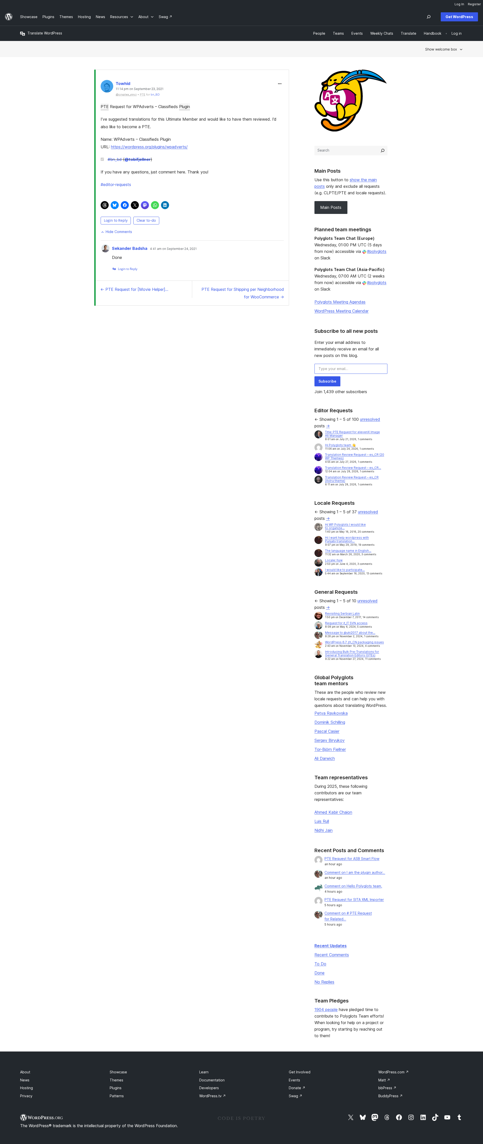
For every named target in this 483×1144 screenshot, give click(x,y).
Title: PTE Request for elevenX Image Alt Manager (352, 433)
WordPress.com (393, 1072)
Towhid (123, 83)
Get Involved (299, 1072)
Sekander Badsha (129, 248)
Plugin (184, 106)
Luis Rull (321, 821)
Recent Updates (330, 945)
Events (294, 1080)
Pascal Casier (326, 731)
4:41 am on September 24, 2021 (173, 249)
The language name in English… (348, 551)
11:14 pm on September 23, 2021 (140, 89)
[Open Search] (429, 17)
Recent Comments (331, 954)
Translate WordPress (44, 33)
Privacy (26, 1096)
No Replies (324, 981)
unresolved (370, 419)
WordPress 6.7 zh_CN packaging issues (354, 642)
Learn (204, 1072)
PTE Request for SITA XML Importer (354, 899)
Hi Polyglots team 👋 (340, 445)
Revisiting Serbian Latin (342, 613)
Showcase (118, 1072)
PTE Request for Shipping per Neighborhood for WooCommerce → (243, 293)
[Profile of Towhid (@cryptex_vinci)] (107, 87)
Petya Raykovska (331, 713)
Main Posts (330, 207)
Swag (295, 1096)
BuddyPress (390, 1096)
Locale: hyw (334, 560)
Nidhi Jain (323, 830)
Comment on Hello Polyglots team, (353, 886)
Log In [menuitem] (459, 4)
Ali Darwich (324, 758)
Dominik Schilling (329, 722)
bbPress (387, 1088)
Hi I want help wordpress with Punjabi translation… (347, 539)
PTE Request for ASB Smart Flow (352, 858)
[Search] (382, 150)
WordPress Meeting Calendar (341, 310)
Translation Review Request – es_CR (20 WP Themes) (354, 456)
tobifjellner (138, 159)
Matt (384, 1080)
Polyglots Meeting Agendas (340, 301)
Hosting (26, 1088)
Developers (209, 1088)
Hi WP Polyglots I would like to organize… (345, 526)
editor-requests (116, 184)
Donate (297, 1088)
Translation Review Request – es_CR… (353, 468)
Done (319, 972)
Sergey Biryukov (329, 740)
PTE (105, 106)
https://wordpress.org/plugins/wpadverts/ (149, 146)
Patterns (117, 1096)
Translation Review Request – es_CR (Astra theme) (352, 479)
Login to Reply (116, 220)
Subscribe (327, 381)
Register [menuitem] (474, 4)
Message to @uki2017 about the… (350, 632)
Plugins (116, 1088)
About (25, 1072)
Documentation (212, 1080)
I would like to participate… (345, 570)
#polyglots (376, 251)
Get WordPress (459, 17)
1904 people (326, 1009)
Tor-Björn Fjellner (330, 749)
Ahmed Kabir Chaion (333, 812)
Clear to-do (146, 220)
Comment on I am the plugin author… (355, 872)
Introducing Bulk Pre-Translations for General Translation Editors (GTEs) (352, 653)
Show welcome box (441, 49)
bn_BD (155, 94)
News (24, 1080)
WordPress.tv (212, 1096)
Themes (116, 1080)
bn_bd (115, 159)
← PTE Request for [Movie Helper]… (134, 289)
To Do (320, 963)
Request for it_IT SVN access (346, 623)
